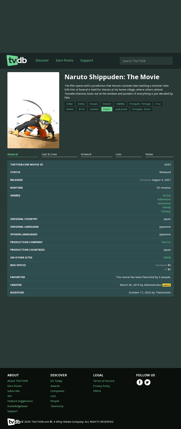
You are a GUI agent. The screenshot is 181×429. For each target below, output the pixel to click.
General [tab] (12, 154)
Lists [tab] (118, 154)
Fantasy (166, 211)
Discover (42, 60)
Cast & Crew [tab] (49, 154)
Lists (53, 396)
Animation (164, 203)
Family (167, 207)
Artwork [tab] (86, 154)
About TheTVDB (17, 381)
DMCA (97, 391)
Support (86, 60)
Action (167, 195)
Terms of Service (104, 381)
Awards (55, 386)
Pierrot (166, 242)
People (54, 401)
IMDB (167, 257)
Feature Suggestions (20, 401)
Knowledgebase (17, 406)
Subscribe (13, 391)
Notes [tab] (149, 154)
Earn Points (64, 60)
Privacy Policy (101, 386)
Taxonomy (56, 406)
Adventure (164, 199)
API (9, 396)
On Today (56, 381)
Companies (57, 391)
